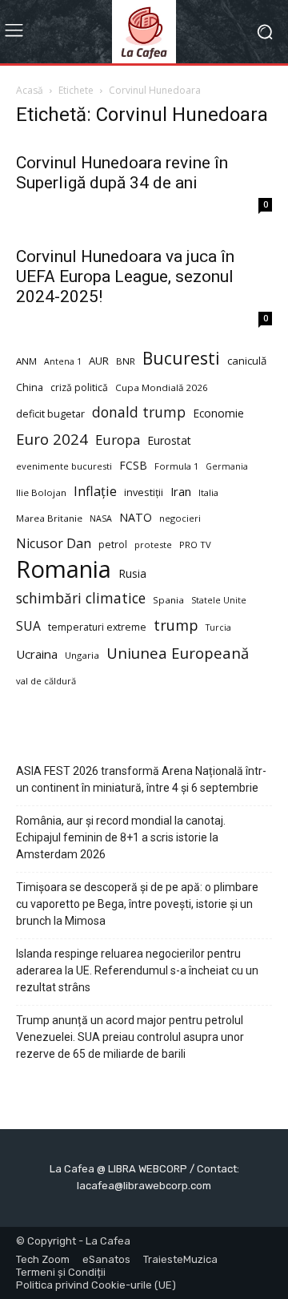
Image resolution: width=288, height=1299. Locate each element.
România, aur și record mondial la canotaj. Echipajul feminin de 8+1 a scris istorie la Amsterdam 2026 (121, 837)
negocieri (180, 518)
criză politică (79, 387)
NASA (101, 518)
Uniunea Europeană (177, 652)
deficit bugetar (50, 414)
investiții (143, 492)
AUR (99, 360)
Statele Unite (218, 600)
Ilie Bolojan (41, 492)
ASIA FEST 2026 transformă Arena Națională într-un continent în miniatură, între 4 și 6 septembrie (141, 779)
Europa (117, 439)
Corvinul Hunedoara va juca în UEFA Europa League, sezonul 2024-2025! (125, 276)
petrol (112, 544)
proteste (153, 545)
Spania (168, 600)
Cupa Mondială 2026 (161, 387)
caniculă (246, 360)
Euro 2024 (52, 438)
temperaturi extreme (97, 627)
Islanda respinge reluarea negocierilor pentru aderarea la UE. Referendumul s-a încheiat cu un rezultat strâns (137, 970)
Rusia (132, 573)
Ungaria (82, 655)
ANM (26, 361)
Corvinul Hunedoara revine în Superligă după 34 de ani (122, 172)
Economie (218, 413)
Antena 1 (63, 361)
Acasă (29, 90)
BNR (125, 361)
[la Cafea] (144, 31)
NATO (135, 517)
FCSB (133, 465)
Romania (63, 569)
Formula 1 (176, 466)
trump (176, 625)
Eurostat (169, 440)
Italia (208, 492)
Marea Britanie (49, 518)
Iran (180, 491)
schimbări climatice (81, 598)
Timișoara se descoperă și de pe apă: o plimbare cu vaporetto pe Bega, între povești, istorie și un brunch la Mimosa (137, 904)
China (29, 387)
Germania (227, 466)
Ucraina (37, 654)
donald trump (139, 412)
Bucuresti (181, 358)
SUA (28, 626)
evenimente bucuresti (64, 466)
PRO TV (195, 545)
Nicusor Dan (53, 543)
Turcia (218, 627)
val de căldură (46, 681)
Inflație (95, 491)
